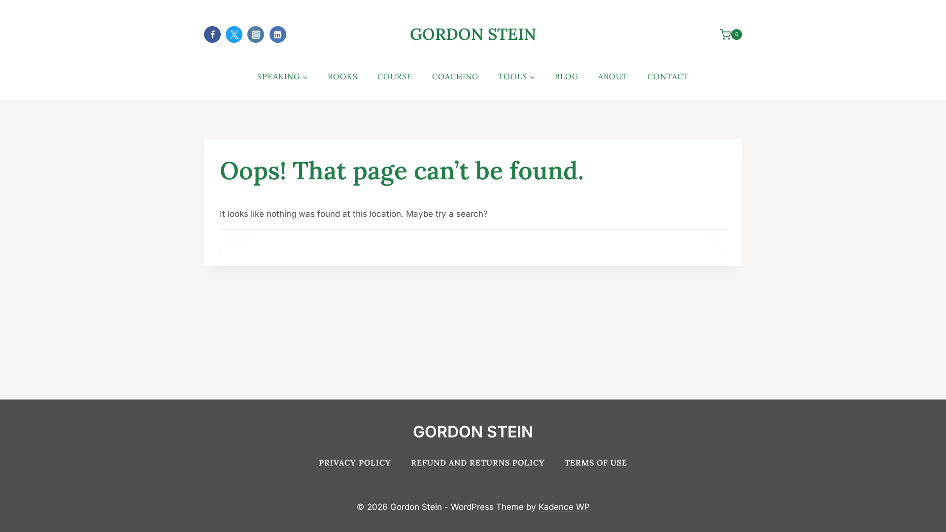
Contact (668, 76)
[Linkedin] (278, 34)
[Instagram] (255, 34)
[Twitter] (234, 34)
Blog (566, 76)
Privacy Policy (355, 462)
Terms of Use (596, 462)
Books (343, 76)
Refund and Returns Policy (478, 462)
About (613, 76)
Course (394, 76)
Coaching (455, 76)
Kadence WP (564, 507)
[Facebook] (212, 34)
